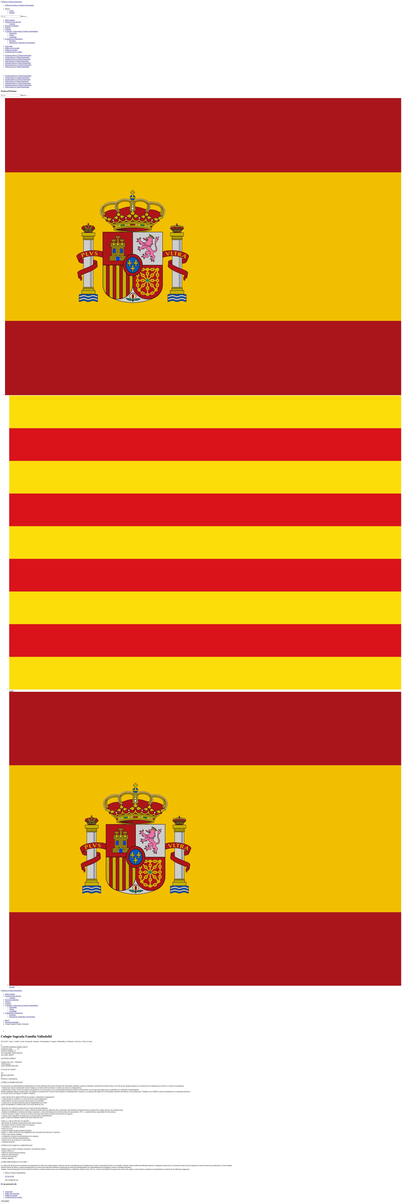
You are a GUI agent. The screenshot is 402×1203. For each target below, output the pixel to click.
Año (2, 1055)
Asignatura (4, 1049)
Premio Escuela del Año (13, 22)
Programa (12, 41)
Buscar (23, 16)
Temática (4, 1051)
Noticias (7, 27)
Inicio (7, 1020)
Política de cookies (11, 50)
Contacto (12, 24)
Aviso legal (8, 46)
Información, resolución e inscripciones (22, 43)
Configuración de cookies (13, 52)
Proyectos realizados (12, 26)
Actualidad (12, 37)
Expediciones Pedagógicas (14, 39)
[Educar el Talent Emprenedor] (11, 990)
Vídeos (11, 35)
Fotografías (13, 33)
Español (12, 13)
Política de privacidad (12, 48)
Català (11, 11)
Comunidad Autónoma (8, 1047)
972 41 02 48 (9, 1176)
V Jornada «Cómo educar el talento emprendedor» (21, 31)
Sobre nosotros (10, 20)
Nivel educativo (6, 1053)
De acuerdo (5, 1201)
